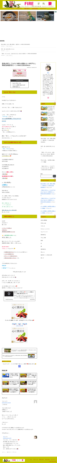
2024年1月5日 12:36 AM (6, 402)
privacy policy (47, 459)
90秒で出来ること (16, 86)
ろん (4, 436)
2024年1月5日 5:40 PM (7, 438)
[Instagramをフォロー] (19, 366)
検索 (42, 173)
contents (18, 80)
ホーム (31, 459)
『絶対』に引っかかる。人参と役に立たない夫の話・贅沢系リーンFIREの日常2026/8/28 (19, 53)
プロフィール (35, 459)
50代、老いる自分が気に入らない (8, 49)
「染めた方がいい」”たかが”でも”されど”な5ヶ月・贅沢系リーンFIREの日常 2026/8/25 (48, 168)
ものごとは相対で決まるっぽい (19, 84)
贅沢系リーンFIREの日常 (7, 361)
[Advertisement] (28, 31)
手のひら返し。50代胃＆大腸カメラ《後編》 (48, 161)
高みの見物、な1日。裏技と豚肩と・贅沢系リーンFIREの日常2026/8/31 (15, 44)
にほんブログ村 (19, 325)
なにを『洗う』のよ (17, 83)
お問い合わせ (41, 459)
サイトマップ (53, 459)
